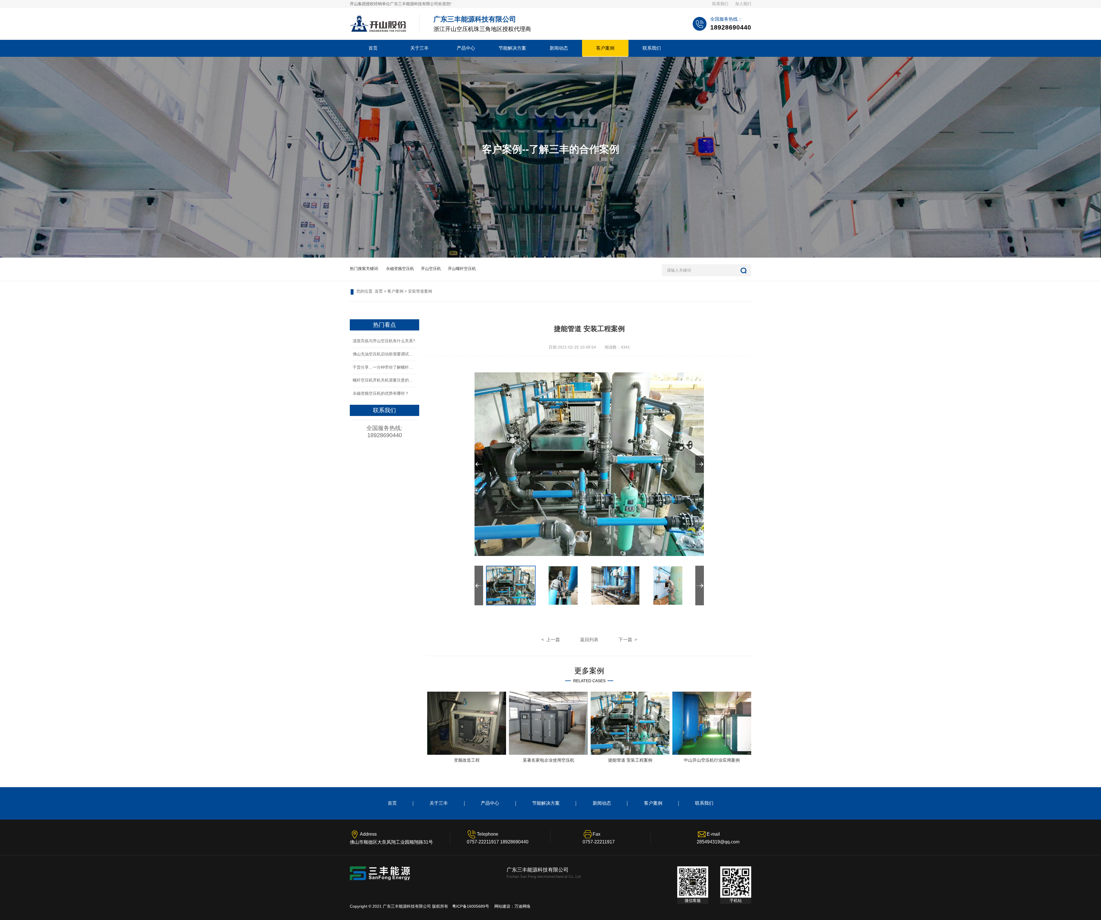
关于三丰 (419, 48)
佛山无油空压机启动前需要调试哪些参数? (390, 354)
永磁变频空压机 (400, 268)
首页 (373, 48)
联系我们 (720, 3)
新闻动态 (559, 48)
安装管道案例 (420, 291)
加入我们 (743, 3)
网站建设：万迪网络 (512, 906)
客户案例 (605, 48)
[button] (699, 464)
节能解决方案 (512, 48)
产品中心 (466, 48)
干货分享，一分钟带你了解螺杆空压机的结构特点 (397, 367)
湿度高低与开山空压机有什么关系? (384, 341)
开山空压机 (431, 268)
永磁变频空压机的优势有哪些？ (381, 393)
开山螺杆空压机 (462, 268)
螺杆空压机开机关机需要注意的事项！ (387, 380)
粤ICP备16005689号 (470, 906)
